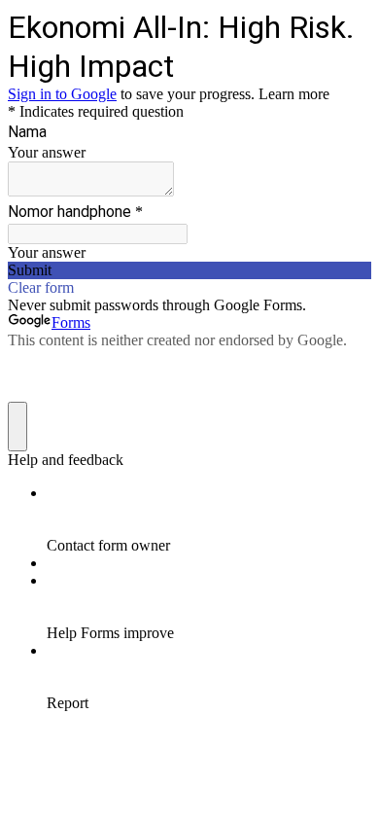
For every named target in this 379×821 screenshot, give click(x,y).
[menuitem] (209, 519)
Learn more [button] (293, 94)
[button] (189, 270)
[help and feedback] (17, 426)
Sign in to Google (62, 94)
